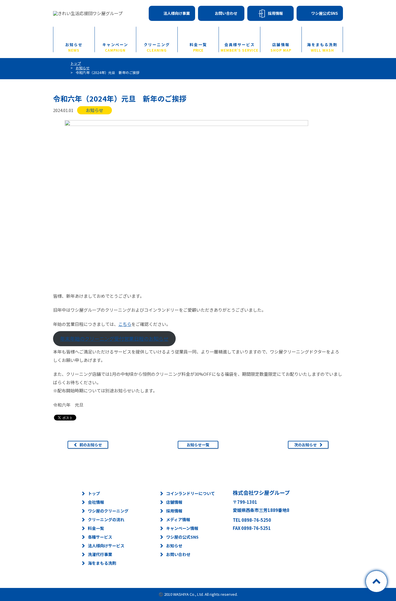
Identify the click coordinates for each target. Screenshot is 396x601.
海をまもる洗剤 (322, 47)
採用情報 (275, 13)
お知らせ (74, 47)
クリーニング (157, 47)
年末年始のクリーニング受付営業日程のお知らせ (114, 338)
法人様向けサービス (106, 545)
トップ (94, 493)
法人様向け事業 (177, 13)
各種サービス (100, 537)
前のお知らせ (90, 444)
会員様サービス (239, 47)
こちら (124, 324)
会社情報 (96, 502)
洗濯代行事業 (100, 554)
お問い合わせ (226, 13)
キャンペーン (115, 47)
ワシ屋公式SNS (324, 13)
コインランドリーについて (190, 493)
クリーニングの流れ (106, 519)
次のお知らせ (305, 444)
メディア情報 (178, 519)
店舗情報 (280, 47)
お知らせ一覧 (198, 444)
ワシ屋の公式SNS (182, 537)
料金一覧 (198, 47)
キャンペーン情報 (182, 528)
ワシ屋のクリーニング (108, 511)
